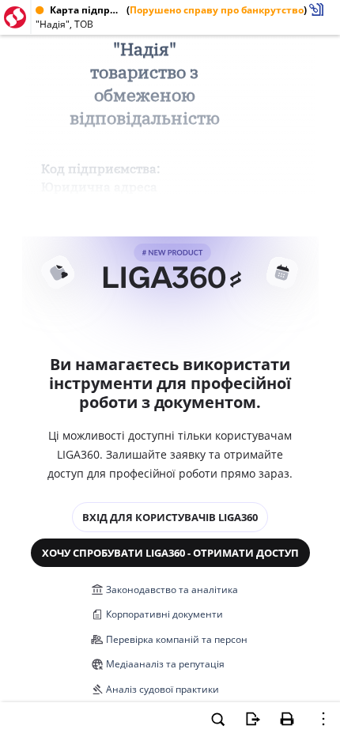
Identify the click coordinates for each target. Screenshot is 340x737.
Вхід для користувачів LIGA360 (170, 517)
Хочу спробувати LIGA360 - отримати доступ (170, 553)
